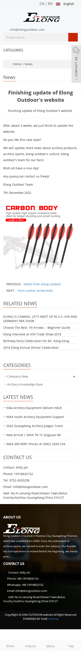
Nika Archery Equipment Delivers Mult (34, 408)
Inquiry (30, 646)
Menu (50, 646)
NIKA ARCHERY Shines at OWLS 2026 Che (35, 444)
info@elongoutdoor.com (27, 30)
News (29, 64)
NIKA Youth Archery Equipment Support (35, 417)
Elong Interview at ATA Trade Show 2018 (32, 334)
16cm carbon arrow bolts (35, 290)
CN (42, 3)
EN (50, 3)
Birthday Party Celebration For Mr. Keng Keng (36, 341)
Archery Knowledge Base (25, 384)
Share (10, 646)
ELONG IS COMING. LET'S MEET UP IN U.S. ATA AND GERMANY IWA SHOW (40, 319)
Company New (17, 376)
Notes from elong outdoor (42, 284)
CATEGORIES (13, 50)
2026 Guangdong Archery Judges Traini (34, 426)
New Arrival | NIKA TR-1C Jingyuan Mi (33, 435)
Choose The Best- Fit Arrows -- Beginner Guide (36, 328)
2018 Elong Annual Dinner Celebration (31, 348)
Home (17, 64)
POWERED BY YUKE (35, 619)
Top (71, 646)
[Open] (76, 64)
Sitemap (53, 619)
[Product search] (73, 37)
